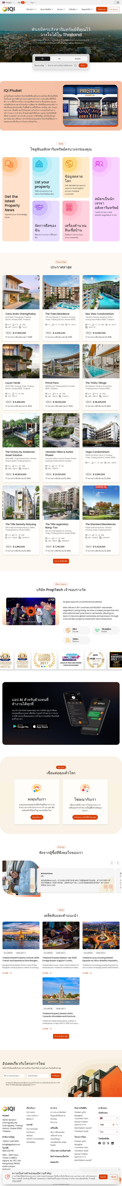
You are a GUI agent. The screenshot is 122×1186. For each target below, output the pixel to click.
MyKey (29, 1135)
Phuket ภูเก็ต (80, 1112)
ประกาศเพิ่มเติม (61, 561)
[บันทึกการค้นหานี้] (75, 65)
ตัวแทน (78, 59)
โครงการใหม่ (80, 1137)
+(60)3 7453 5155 (10, 1141)
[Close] (119, 1169)
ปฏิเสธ (113, 1176)
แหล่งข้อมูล (55, 1138)
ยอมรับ (103, 1176)
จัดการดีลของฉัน (57, 1132)
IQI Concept (32, 1129)
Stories (53, 1119)
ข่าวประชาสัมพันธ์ (58, 1112)
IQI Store (30, 1132)
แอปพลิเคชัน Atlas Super (58, 1143)
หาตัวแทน (102, 1108)
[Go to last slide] (112, 863)
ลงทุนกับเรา (37, 817)
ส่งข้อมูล (56, 1075)
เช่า (59, 59)
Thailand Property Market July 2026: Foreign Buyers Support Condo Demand (59, 959)
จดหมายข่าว (20, 953)
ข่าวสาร (53, 1108)
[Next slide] (117, 863)
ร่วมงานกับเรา (32, 1115)
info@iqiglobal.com (11, 1144)
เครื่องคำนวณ (56, 1135)
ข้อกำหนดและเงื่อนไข (59, 1156)
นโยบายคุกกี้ (16, 1181)
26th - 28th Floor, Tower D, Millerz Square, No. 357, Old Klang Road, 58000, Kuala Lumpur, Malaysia (11, 1162)
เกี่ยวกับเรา (31, 1108)
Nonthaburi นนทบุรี (83, 1128)
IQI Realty (30, 1142)
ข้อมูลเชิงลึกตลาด (57, 1115)
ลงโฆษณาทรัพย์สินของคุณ (85, 817)
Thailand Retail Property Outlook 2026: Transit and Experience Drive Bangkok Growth (20, 959)
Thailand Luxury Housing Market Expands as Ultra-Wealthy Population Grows (100, 959)
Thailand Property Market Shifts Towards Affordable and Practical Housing (58, 1015)
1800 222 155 (8, 1150)
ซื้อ (42, 59)
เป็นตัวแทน (103, 1112)
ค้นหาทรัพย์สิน (80, 1108)
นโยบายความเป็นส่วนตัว (23, 1085)
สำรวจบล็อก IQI (61, 1036)
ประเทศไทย (8, 953)
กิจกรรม (53, 1122)
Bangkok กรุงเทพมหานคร (81, 1117)
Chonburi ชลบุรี (81, 1131)
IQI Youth (30, 1112)
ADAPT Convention (35, 1138)
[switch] (117, 2)
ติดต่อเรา (30, 1119)
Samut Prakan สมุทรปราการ (81, 1123)
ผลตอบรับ (54, 1162)
